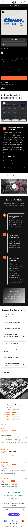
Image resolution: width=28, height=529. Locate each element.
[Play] (14, 40)
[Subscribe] (23, 509)
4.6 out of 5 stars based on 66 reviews (14, 495)
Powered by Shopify (19, 526)
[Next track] (16, 40)
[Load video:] (14, 186)
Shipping (2, 84)
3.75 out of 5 (18, 408)
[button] (3, 2)
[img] (4, 428)
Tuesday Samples (11, 526)
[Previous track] (12, 40)
